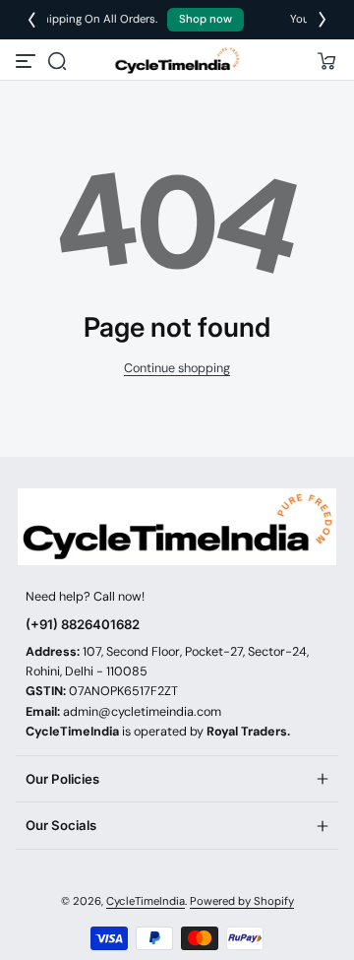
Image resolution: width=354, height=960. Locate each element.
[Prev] (31, 19)
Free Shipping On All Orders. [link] (143, 19)
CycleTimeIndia (145, 901)
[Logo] (177, 60)
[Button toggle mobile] (27, 61)
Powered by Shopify (242, 901)
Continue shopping (177, 368)
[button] (57, 61)
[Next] (322, 19)
